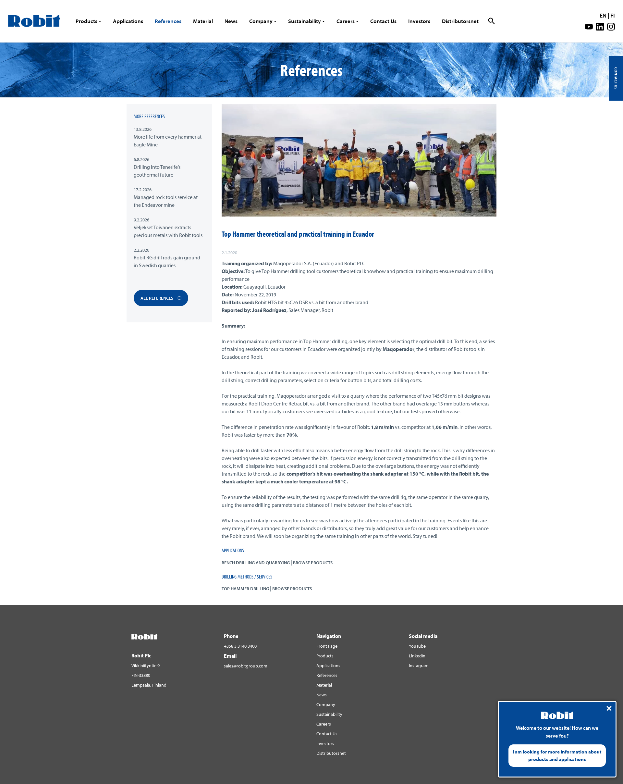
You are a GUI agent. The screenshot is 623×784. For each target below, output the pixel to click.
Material (203, 21)
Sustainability (304, 21)
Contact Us (383, 21)
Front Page (326, 646)
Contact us (616, 78)
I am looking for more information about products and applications (557, 755)
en (603, 15)
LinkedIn (417, 656)
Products (86, 21)
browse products (313, 563)
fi (612, 15)
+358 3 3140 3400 (240, 646)
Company (261, 21)
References (168, 21)
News (231, 21)
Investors (419, 21)
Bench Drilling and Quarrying (256, 563)
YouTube (417, 646)
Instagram (419, 665)
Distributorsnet (460, 21)
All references (157, 298)
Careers (345, 21)
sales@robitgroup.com (245, 666)
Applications (128, 21)
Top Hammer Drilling (245, 588)
